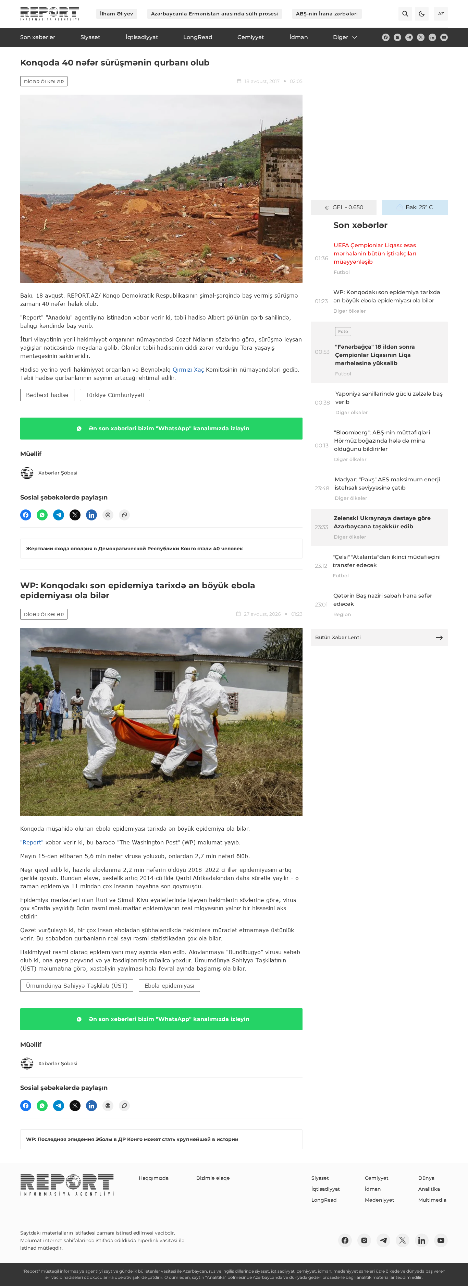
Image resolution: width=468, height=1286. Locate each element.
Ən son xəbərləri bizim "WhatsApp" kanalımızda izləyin (169, 428)
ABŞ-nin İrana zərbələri (327, 14)
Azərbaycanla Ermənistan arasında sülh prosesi (214, 14)
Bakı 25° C (419, 207)
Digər (340, 37)
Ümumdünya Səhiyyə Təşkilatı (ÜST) (76, 985)
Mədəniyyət (379, 1200)
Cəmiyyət (377, 1178)
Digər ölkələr (44, 81)
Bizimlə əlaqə (213, 1178)
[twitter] (420, 37)
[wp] (42, 514)
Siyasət (320, 1178)
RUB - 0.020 (348, 207)
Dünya (426, 1178)
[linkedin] (432, 37)
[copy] (124, 514)
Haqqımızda (154, 1178)
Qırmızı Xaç (188, 369)
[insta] (397, 37)
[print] (107, 514)
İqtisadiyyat (325, 1189)
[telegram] (409, 37)
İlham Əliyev (116, 14)
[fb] (386, 37)
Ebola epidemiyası (169, 985)
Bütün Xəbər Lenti (338, 637)
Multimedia (432, 1200)
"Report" (32, 842)
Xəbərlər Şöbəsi (57, 473)
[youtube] (444, 37)
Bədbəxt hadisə (47, 395)
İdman (373, 1189)
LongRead (324, 1200)
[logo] (49, 14)
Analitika (429, 1189)
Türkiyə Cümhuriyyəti (115, 395)
